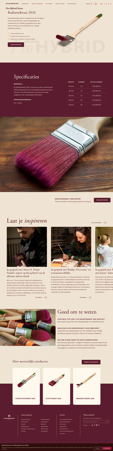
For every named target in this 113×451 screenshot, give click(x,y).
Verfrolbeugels (44, 431)
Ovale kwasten (24, 421)
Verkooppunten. (102, 200)
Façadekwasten (44, 426)
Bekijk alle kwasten (91, 362)
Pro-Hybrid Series (64, 429)
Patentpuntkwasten (25, 419)
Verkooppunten (16, 44)
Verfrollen (23, 431)
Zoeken (88, 3)
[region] (56, 447)
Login (101, 3)
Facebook (94, 425)
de (110, 3)
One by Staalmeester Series (66, 419)
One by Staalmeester (37, 3)
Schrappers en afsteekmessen (28, 429)
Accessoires (62, 433)
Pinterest (99, 425)
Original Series (63, 426)
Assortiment (25, 3)
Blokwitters (43, 424)
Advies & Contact (60, 3)
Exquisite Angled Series (65, 421)
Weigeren (98, 448)
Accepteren (106, 448)
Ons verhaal (49, 3)
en (106, 3)
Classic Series (63, 424)
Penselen (23, 424)
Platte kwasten (44, 421)
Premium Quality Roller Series (66, 431)
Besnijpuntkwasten (45, 419)
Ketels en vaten (44, 429)
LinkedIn (92, 425)
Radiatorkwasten (25, 426)
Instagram (96, 425)
